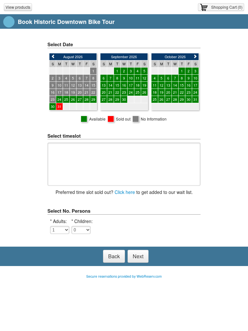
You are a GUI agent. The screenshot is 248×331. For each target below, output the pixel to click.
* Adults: (58, 221)
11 (138, 78)
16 (124, 85)
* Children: (82, 221)
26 (73, 99)
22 (117, 92)
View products (17, 7)
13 (104, 85)
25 (66, 99)
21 (110, 92)
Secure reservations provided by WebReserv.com (124, 276)
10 (131, 78)
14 (110, 85)
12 (144, 78)
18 (138, 85)
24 (59, 99)
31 (195, 99)
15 (117, 85)
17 (131, 85)
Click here (125, 192)
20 (104, 92)
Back (114, 256)
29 (93, 99)
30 (53, 106)
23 (124, 92)
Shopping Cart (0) (227, 7)
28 (86, 99)
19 (144, 85)
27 (80, 99)
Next (138, 256)
